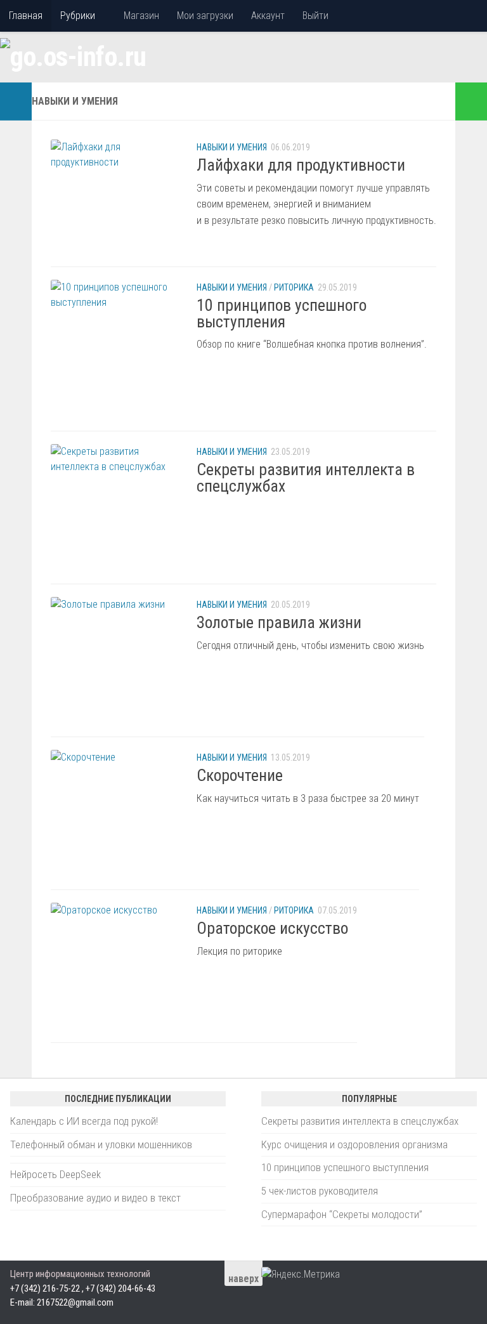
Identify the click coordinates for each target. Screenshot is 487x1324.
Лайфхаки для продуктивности (301, 164)
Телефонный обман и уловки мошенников (101, 1144)
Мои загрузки (205, 16)
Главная (25, 16)
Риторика (294, 287)
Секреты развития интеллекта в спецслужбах (306, 477)
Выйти (315, 16)
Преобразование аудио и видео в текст (95, 1197)
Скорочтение (240, 775)
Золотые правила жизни (279, 622)
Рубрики (77, 16)
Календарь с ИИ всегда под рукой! (84, 1121)
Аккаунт (268, 16)
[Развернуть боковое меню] (16, 101)
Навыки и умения (232, 147)
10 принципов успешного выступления (282, 313)
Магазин (141, 16)
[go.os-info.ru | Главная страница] (73, 57)
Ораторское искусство (272, 928)
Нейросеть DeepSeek (55, 1174)
